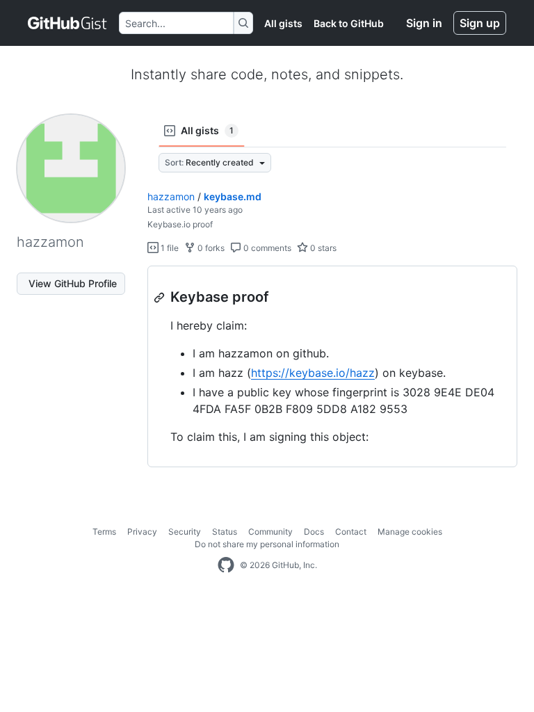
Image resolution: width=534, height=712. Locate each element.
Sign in (424, 23)
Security (184, 531)
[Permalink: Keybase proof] (160, 297)
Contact (350, 531)
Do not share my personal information (267, 544)
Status (224, 531)
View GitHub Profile (73, 283)
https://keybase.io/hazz (313, 373)
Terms (104, 531)
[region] (332, 366)
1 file (169, 248)
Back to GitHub (349, 23)
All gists (283, 23)
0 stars (322, 248)
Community (270, 531)
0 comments (266, 248)
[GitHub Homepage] (226, 565)
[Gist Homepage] (68, 23)
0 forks (210, 248)
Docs (314, 531)
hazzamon (171, 196)
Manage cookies (410, 531)
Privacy (142, 531)
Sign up (480, 23)
